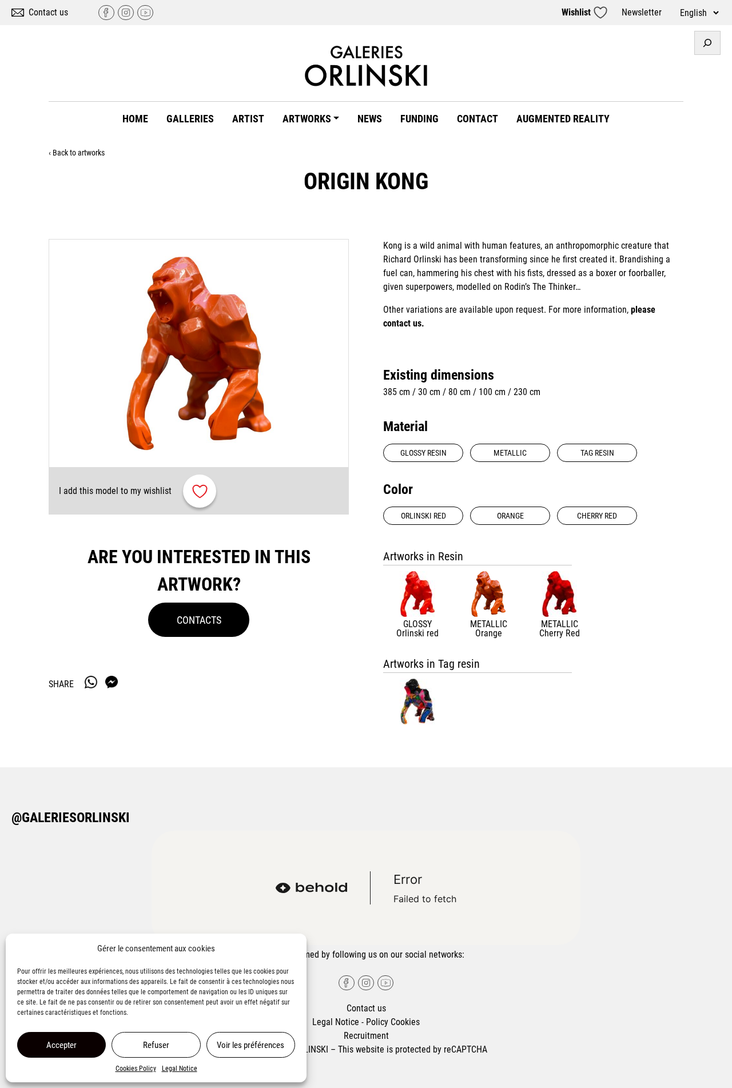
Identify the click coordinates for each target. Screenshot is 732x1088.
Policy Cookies (393, 1022)
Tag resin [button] (597, 452)
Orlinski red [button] (423, 515)
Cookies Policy (136, 1069)
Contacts (199, 620)
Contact (477, 119)
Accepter (61, 1045)
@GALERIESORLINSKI (70, 818)
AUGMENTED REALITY (563, 119)
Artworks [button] (307, 119)
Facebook (106, 12)
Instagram (126, 12)
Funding (419, 119)
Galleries (190, 119)
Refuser (156, 1045)
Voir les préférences (250, 1045)
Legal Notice (179, 1069)
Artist (248, 119)
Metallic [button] (510, 452)
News (369, 119)
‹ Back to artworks (77, 152)
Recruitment (366, 1035)
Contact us (48, 12)
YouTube (145, 12)
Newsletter (642, 12)
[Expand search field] (707, 43)
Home (135, 119)
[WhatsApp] (91, 682)
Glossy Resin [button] (423, 452)
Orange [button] (510, 515)
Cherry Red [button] (597, 515)
